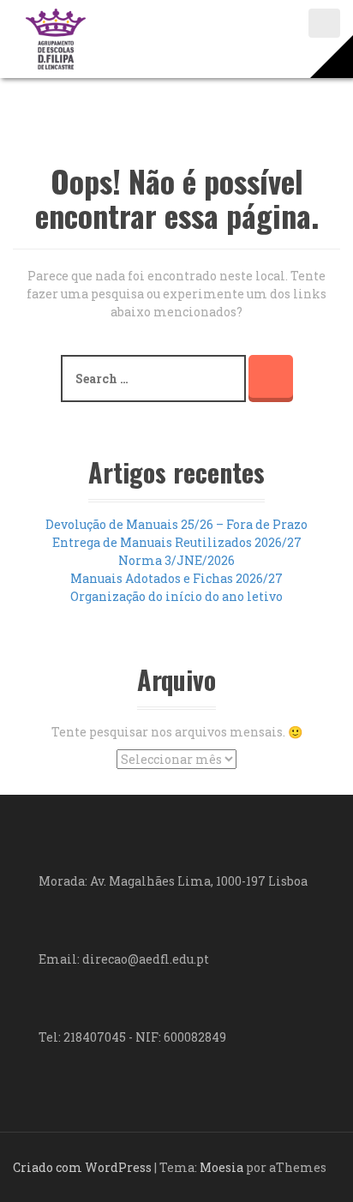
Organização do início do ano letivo (176, 596)
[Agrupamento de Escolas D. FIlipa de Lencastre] (56, 37)
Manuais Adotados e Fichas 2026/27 (176, 578)
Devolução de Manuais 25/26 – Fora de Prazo (176, 524)
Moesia (221, 1167)
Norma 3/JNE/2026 (176, 560)
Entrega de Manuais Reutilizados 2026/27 (177, 542)
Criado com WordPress (82, 1167)
